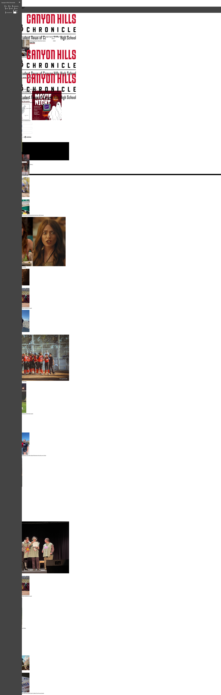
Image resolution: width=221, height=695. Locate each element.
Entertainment (16, 6)
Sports (7, 8)
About (53, 38)
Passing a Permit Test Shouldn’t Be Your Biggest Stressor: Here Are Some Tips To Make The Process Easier (22, 693)
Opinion (35, 41)
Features (31, 41)
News (10, 6)
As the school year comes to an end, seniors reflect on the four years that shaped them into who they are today (23, 455)
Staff (54, 41)
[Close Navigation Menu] (19, 2)
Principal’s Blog (41, 41)
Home (7, 6)
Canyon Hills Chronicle (8, 2)
